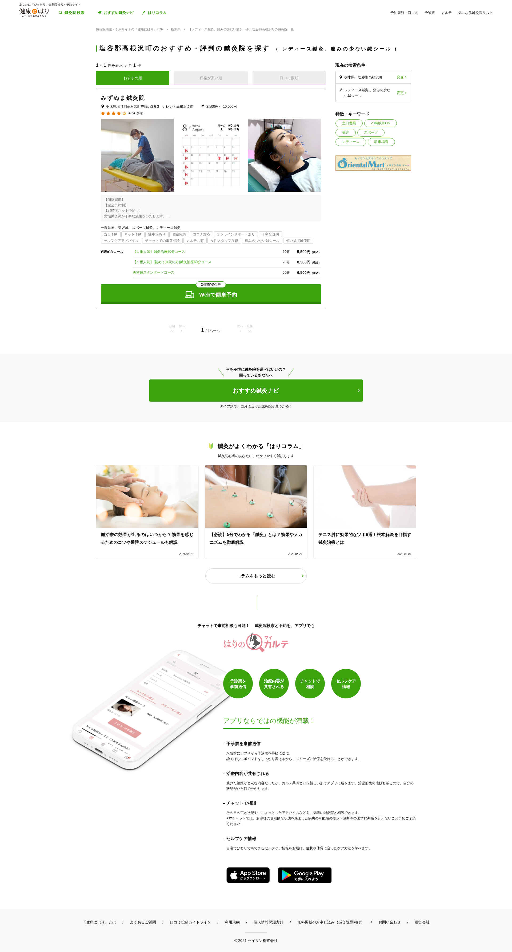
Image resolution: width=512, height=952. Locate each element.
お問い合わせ (389, 922)
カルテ (446, 13)
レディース (350, 142)
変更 (400, 77)
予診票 (430, 13)
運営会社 (422, 922)
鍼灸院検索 (75, 12)
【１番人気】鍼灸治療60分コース (159, 251)
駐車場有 (381, 142)
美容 (345, 132)
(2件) (140, 113)
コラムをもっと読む (256, 576)
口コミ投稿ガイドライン (190, 922)
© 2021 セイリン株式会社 (256, 940)
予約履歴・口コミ (404, 13)
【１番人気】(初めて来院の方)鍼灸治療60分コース (172, 262)
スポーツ (371, 132)
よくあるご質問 (143, 922)
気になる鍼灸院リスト (475, 13)
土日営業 (349, 123)
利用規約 (232, 922)
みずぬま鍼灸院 (123, 98)
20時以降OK (380, 123)
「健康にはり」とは (99, 922)
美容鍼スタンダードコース (153, 272)
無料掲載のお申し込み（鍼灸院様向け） (331, 922)
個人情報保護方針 (268, 922)
